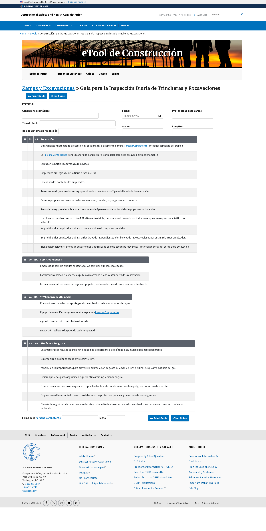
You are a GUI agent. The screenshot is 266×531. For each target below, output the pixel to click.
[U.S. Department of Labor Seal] (31, 452)
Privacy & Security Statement (205, 477)
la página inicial (38, 73)
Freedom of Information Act (204, 456)
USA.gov (83, 472)
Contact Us (165, 15)
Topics (81, 25)
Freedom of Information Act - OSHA (153, 467)
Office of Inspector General (148, 488)
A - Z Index (139, 461)
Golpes (103, 73)
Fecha (125, 110)
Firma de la (41, 418)
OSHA (26, 25)
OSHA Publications (144, 483)
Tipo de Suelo (30, 123)
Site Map (194, 488)
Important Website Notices (204, 483)
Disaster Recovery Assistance (95, 461)
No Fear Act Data (88, 478)
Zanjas (115, 73)
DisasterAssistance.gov (91, 467)
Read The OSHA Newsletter (149, 472)
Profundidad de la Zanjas (187, 110)
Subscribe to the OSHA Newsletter (153, 477)
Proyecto (27, 103)
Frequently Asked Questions (149, 456)
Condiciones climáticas (36, 110)
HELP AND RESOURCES (103, 25)
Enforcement (62, 25)
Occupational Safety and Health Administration (51, 14)
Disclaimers (195, 461)
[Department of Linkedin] (76, 503)
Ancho (126, 126)
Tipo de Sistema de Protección (39, 130)
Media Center (89, 435)
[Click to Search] (242, 14)
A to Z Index (185, 15)
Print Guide (38, 96)
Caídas (90, 73)
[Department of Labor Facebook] (46, 503)
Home (23, 33)
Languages (202, 15)
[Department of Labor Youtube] (69, 503)
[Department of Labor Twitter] (53, 503)
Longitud (177, 126)
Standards (42, 25)
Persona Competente (135, 145)
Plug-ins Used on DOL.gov (203, 467)
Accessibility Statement (202, 472)
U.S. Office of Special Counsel (95, 483)
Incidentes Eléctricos (69, 73)
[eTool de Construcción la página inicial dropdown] (51, 74)
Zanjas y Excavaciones (48, 88)
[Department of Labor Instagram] (61, 503)
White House (86, 456)
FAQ (175, 15)
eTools (33, 33)
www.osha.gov (29, 490)
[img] (132, 54)
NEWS (124, 25)
